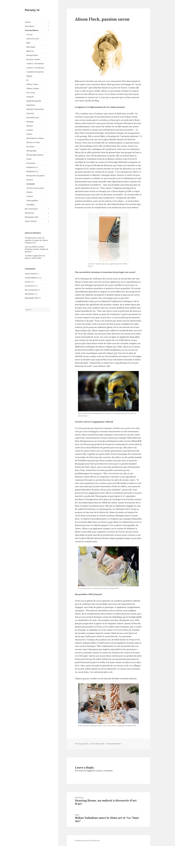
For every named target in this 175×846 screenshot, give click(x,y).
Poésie (28, 159)
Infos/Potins (29, 213)
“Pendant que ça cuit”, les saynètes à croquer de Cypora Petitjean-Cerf (36, 240)
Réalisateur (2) (32, 171)
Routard (29, 180)
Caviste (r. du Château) (35, 68)
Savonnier (30, 184)
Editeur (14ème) (32, 88)
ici (89, 330)
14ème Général (31, 221)
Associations (29, 26)
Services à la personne (35, 188)
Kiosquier (30, 122)
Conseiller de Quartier (35, 72)
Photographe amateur (35, 155)
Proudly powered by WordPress (87, 840)
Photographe (31, 151)
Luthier (29, 134)
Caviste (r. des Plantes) (35, 63)
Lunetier (29, 130)
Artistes (28, 22)
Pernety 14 (32, 10)
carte (110, 522)
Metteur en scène (33, 142)
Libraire (29, 126)
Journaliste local (32, 117)
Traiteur (29, 196)
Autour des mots (32, 39)
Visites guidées (32, 200)
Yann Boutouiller (98, 744)
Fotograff (30, 97)
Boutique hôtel (32, 55)
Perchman (30, 146)
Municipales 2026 (31, 217)
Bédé (28, 43)
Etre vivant (30, 92)
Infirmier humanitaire (35, 109)
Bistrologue (30, 47)
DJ (27, 80)
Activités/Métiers (32, 30)
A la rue (29, 34)
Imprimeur (30, 105)
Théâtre (29, 192)
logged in (91, 770)
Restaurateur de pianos (35, 175)
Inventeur (30, 113)
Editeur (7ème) (32, 84)
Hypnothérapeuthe (33, 101)
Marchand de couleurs (35, 138)
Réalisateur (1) (32, 167)
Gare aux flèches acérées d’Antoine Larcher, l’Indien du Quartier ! (36, 249)
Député (29, 76)
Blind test (30, 51)
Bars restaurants (31, 209)
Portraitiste (30, 163)
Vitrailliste (30, 205)
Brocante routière (33, 59)
